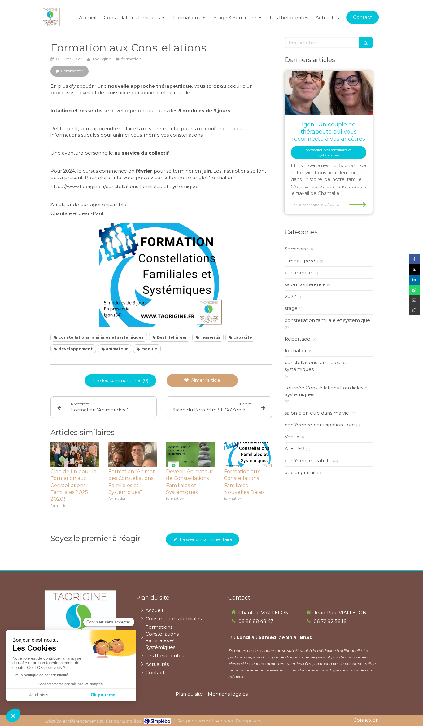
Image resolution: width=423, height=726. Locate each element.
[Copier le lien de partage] (414, 310)
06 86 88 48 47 (255, 621)
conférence (298, 272)
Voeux (292, 437)
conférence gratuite (308, 461)
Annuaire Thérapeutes (238, 720)
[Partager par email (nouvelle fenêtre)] (414, 300)
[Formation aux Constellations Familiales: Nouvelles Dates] (248, 454)
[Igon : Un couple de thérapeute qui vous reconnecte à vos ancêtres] (329, 93)
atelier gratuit (300, 472)
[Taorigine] (50, 25)
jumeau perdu (301, 261)
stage (291, 308)
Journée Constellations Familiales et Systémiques (327, 391)
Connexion (366, 720)
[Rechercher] (366, 42)
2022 (290, 296)
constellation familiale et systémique (327, 320)
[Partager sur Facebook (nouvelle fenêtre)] (414, 259)
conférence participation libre (320, 425)
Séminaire (296, 249)
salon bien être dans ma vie (317, 413)
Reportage (297, 339)
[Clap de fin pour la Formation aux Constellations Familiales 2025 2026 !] (74, 454)
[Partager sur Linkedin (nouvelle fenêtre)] (414, 280)
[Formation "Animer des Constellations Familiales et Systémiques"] (132, 454)
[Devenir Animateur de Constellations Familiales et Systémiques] (190, 454)
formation (296, 351)
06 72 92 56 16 (330, 621)
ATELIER (294, 448)
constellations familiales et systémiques (315, 365)
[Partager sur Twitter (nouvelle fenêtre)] (414, 269)
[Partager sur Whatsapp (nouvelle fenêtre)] (414, 290)
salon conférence (305, 284)
